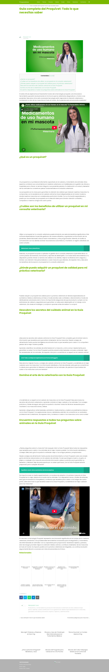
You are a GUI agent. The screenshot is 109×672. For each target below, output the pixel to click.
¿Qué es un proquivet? (27, 79)
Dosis (62, 2)
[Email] (37, 597)
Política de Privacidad (25, 664)
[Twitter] (25, 597)
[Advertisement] (54, 25)
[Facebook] (21, 597)
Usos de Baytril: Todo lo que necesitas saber (33, 617)
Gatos (57, 2)
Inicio (38, 2)
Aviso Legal (22, 666)
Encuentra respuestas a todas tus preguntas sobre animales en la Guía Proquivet (47, 90)
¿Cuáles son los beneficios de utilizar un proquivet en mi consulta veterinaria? (45, 81)
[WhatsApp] (29, 597)
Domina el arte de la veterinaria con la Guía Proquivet (38, 88)
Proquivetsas (24, 2)
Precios (51, 2)
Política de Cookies (24, 668)
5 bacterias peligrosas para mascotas (77, 617)
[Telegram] (33, 597)
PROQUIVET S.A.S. (27, 37)
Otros (68, 2)
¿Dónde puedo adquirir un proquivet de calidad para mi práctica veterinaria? (46, 83)
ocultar (52, 76)
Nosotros (75, 2)
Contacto (83, 2)
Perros (44, 2)
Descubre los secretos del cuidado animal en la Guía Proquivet (41, 85)
